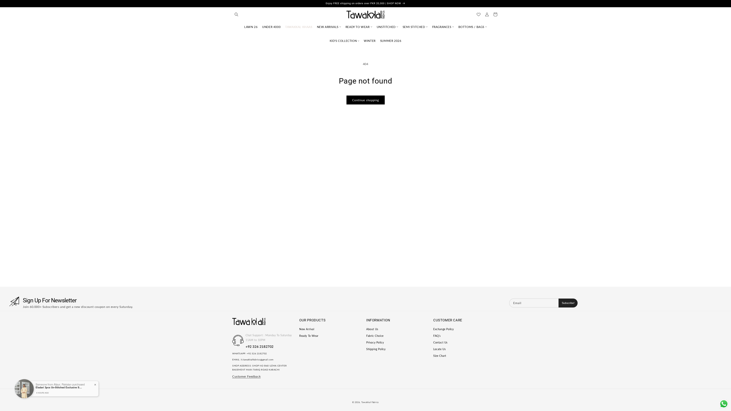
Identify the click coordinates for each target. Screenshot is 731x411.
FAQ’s (437, 335)
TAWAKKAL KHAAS (298, 27)
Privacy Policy (375, 342)
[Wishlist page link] (478, 14)
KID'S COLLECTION (343, 40)
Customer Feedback (246, 376)
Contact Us (440, 342)
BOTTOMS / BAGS (471, 27)
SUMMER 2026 (390, 40)
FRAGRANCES (441, 27)
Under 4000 (271, 27)
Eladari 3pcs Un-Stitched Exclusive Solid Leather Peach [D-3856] (59, 387)
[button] (236, 14)
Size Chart (439, 355)
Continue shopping (365, 100)
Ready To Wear (308, 335)
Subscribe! (568, 302)
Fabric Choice (375, 335)
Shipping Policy (376, 349)
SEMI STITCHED (414, 27)
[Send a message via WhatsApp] (724, 404)
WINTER (370, 40)
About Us (372, 329)
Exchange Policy (443, 329)
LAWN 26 (251, 27)
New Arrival (306, 329)
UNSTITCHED (386, 27)
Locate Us (439, 349)
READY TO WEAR (358, 27)
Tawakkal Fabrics (370, 402)
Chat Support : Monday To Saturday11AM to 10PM (269, 338)
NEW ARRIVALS (327, 27)
